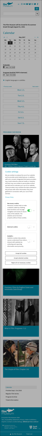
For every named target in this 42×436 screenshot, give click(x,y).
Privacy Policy (9, 197)
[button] (34, 211)
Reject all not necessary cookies (21, 263)
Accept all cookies (21, 253)
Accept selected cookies (21, 258)
